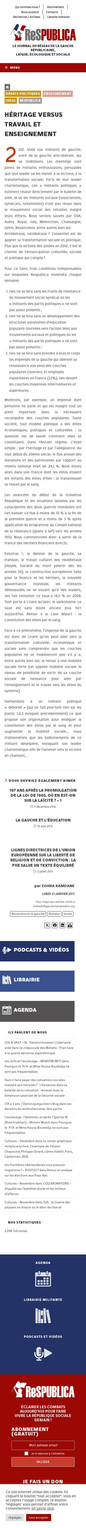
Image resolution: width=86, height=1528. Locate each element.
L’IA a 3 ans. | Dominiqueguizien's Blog (32, 1104)
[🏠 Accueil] (7, 87)
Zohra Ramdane (58, 885)
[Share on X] (47, 925)
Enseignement (58, 94)
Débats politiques (23, 94)
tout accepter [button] (38, 1518)
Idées (11, 101)
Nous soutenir (30, 12)
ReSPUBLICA (30, 101)
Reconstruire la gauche (28, 914)
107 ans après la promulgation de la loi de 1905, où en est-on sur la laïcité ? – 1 (43, 795)
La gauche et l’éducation (43, 820)
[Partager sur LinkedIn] (62, 925)
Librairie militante (58, 17)
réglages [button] (14, 1518)
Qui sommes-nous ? (27, 7)
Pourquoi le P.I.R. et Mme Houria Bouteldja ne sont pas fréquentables (38, 1127)
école (68, 914)
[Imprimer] (70, 925)
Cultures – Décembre (20, 1141)
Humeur (54, 914)
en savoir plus (42, 1508)
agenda (25, 1009)
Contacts (52, 12)
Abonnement (55, 7)
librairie (27, 979)
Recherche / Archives (26, 17)
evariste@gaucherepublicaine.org (54, 906)
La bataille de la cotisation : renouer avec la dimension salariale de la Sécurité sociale (36, 1090)
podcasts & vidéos (41, 949)
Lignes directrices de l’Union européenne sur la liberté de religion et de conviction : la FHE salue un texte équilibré (43, 857)
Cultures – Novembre (20, 1183)
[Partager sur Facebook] (55, 925)
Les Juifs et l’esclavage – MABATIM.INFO (33, 1061)
